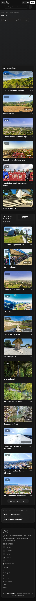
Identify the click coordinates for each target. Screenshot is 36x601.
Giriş (32, 2)
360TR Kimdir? (7, 570)
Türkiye (7, 12)
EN (28, 2)
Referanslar (6, 578)
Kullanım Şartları (7, 581)
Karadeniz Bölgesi (18, 510)
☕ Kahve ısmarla (8, 564)
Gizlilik (4, 584)
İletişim (5, 587)
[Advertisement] (18, 44)
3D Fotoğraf (6, 573)
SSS (4, 576)
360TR (2, 12)
